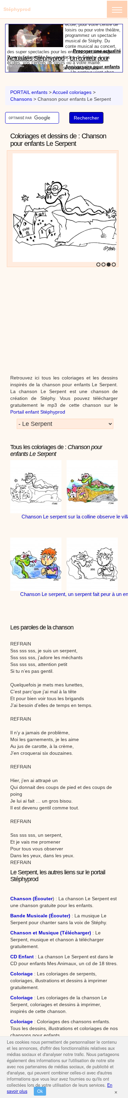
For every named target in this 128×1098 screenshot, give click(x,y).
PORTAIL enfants (28, 92)
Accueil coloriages (72, 92)
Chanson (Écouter (31, 898)
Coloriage (21, 973)
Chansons (21, 99)
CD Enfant (22, 956)
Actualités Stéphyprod (36, 28)
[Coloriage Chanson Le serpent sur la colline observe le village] (63, 211)
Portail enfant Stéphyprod (37, 412)
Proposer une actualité (97, 68)
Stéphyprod (17, 9)
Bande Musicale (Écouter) (40, 915)
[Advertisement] (64, 318)
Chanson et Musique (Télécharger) (50, 932)
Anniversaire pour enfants (92, 36)
